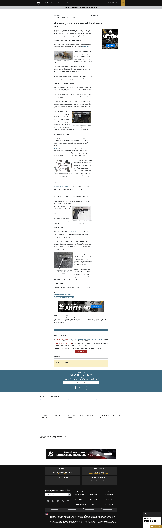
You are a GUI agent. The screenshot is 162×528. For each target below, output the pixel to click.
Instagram (63, 503)
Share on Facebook (62, 330)
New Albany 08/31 (83, 7)
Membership (46, 2)
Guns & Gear (56, 15)
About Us (69, 1)
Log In (117, 2)
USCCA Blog (92, 504)
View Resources (62, 483)
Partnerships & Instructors (80, 501)
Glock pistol (73, 231)
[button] (156, 526)
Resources (61, 1)
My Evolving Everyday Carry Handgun (62, 294)
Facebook (53, 503)
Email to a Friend (81, 330)
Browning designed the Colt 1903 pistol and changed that (72, 90)
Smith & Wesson (85, 46)
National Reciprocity (109, 494)
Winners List (64, 518)
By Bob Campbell (76, 20)
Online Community (93, 499)
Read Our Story (62, 473)
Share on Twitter (99, 330)
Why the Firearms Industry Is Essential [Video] (64, 296)
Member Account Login (80, 496)
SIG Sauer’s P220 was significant (61, 186)
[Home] (38, 3)
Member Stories (78, 2)
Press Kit (107, 496)
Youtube (68, 503)
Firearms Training (93, 494)
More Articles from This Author (115, 396)
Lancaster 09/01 (92, 7)
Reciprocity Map (90, 2)
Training (53, 1)
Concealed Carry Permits (95, 496)
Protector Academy (79, 499)
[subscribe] (69, 494)
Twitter (58, 503)
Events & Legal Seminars (95, 501)
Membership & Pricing (79, 491)
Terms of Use (58, 518)
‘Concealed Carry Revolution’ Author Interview (64, 297)
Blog (83, 2)
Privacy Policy (52, 518)
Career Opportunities (109, 501)
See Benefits (98, 483)
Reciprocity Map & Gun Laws (95, 491)
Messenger (48, 503)
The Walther (56, 148)
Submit (81, 388)
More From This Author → (60, 325)
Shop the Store (108, 499)
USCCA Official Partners (110, 504)
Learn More (81, 351)
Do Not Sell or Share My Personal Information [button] (75, 518)
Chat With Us (89, 509)
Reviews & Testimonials (80, 494)
